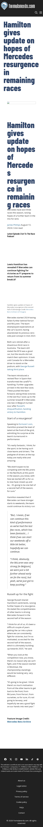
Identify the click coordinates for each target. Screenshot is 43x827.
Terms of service (21, 796)
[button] (36, 12)
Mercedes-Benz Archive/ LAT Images (20, 310)
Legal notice (22, 786)
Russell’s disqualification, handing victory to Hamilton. (19, 409)
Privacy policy (21, 791)
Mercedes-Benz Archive (19, 721)
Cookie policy (21, 802)
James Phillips (13, 224)
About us (21, 780)
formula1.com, (26, 424)
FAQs (21, 807)
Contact (21, 813)
